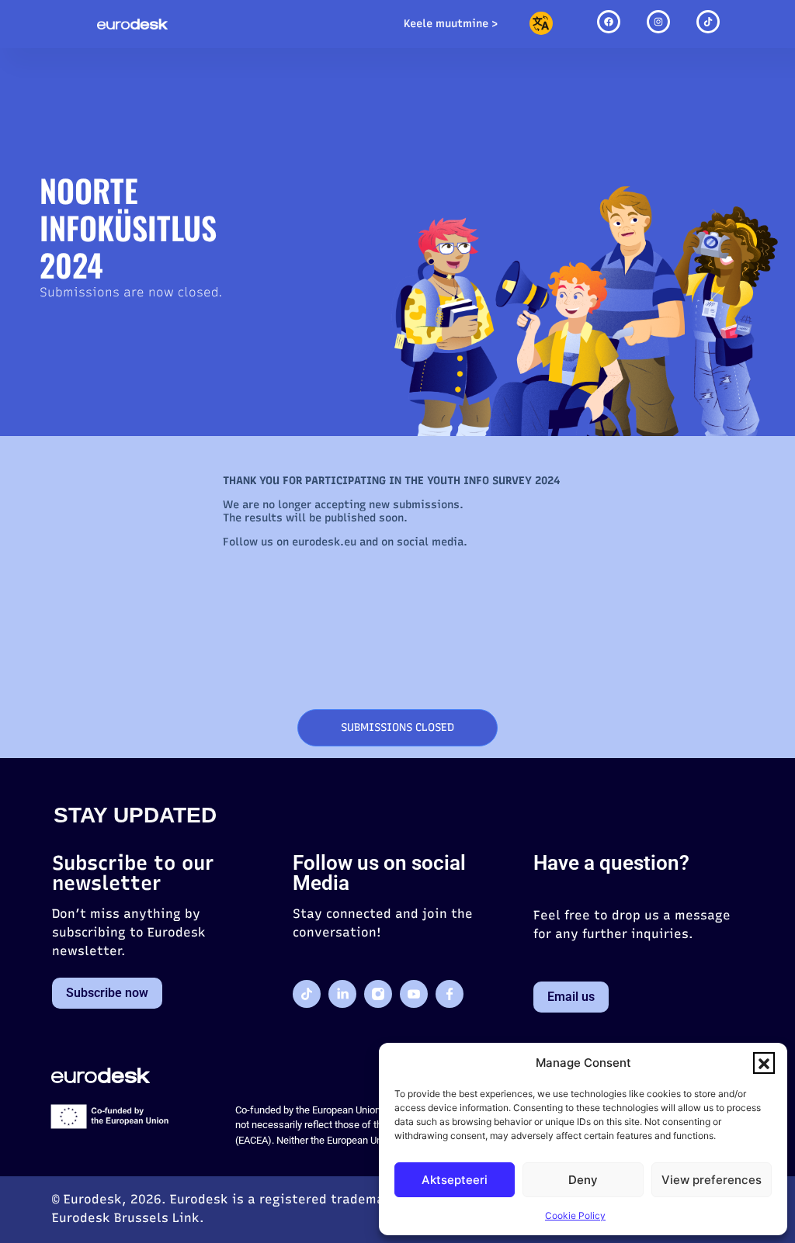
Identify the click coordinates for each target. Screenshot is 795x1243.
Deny (583, 1179)
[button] (764, 1063)
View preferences (711, 1179)
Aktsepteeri (455, 1179)
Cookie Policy (575, 1215)
